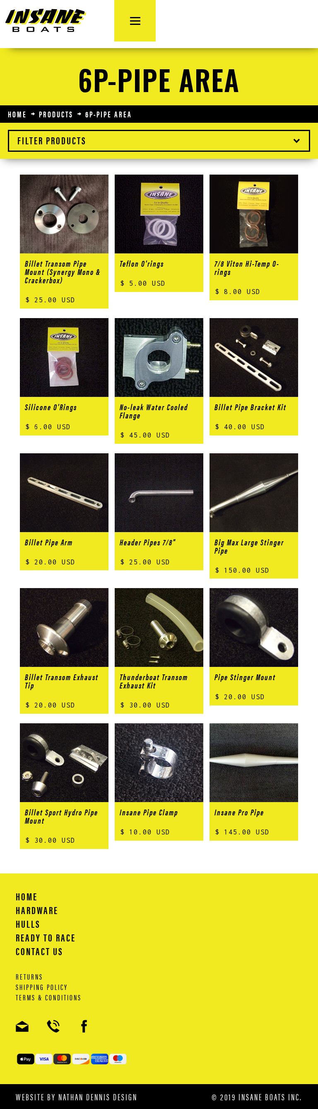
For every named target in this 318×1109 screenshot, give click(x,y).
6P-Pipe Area (108, 114)
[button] (159, 141)
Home (17, 114)
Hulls (28, 923)
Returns (29, 977)
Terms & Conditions (49, 997)
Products (56, 114)
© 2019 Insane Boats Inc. (257, 1096)
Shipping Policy (42, 987)
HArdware (37, 910)
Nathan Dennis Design (97, 1096)
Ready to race (46, 937)
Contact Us (39, 951)
